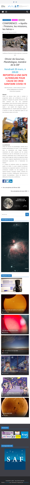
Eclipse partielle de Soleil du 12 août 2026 (13, 310)
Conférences (14, 20)
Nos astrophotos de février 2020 (11, 187)
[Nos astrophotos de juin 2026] (15, 324)
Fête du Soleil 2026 (7, 413)
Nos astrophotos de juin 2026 (10, 330)
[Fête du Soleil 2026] (15, 407)
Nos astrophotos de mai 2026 (10, 350)
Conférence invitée (6, 20)
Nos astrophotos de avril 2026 (10, 371)
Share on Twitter (7, 181)
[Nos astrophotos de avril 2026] (15, 365)
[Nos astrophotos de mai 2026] (15, 345)
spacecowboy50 (13, 32)
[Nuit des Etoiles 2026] (15, 387)
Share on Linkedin (10, 181)
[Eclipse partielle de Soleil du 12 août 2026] (15, 304)
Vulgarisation (21, 20)
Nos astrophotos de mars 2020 (19, 191)
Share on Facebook (4, 181)
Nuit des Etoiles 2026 (7, 393)
